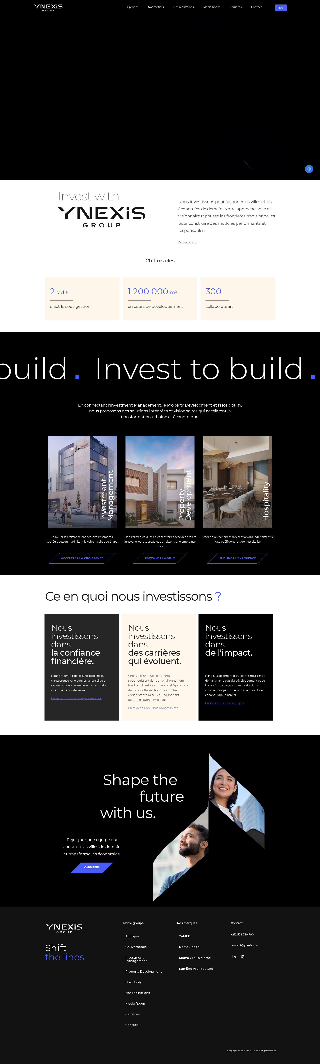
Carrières (132, 1014)
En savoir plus (187, 242)
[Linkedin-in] (234, 956)
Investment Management (107, 495)
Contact (131, 1025)
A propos (132, 936)
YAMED (184, 936)
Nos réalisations (137, 993)
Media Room (135, 1003)
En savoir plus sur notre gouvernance (76, 698)
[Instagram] (242, 956)
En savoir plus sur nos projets (224, 703)
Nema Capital (189, 947)
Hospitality (265, 501)
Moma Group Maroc (195, 958)
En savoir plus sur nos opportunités (153, 708)
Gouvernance (136, 947)
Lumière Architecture (196, 969)
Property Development (184, 495)
